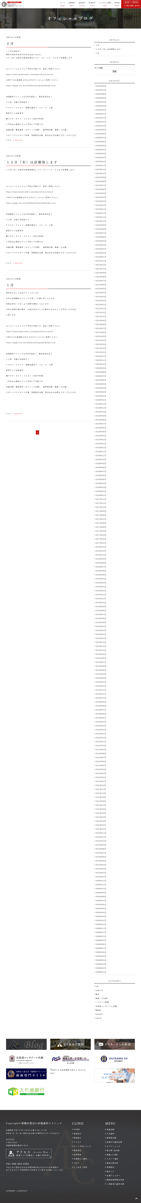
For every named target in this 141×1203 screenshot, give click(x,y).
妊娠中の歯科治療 (114, 1142)
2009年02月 (101, 920)
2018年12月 (101, 452)
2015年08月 (101, 610)
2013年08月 (101, 706)
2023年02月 (101, 253)
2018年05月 (101, 479)
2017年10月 (101, 507)
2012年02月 (101, 777)
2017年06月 (101, 523)
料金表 (117, 4)
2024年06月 (101, 189)
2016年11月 (101, 551)
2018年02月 (101, 491)
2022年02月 (101, 301)
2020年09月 (101, 368)
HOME (77, 1129)
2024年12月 (101, 165)
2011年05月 (101, 813)
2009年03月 (101, 916)
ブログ (77, 1163)
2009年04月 (101, 912)
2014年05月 (101, 670)
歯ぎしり (111, 1171)
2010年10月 (101, 841)
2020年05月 (101, 384)
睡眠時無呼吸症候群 (115, 1180)
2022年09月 (101, 273)
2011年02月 (101, 825)
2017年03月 (101, 535)
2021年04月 (101, 340)
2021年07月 (101, 328)
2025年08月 (101, 134)
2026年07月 (101, 90)
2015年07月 (101, 614)
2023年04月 (101, 245)
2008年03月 (101, 964)
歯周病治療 (112, 1138)
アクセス (78, 1142)
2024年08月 (101, 181)
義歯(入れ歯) (112, 1155)
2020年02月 (101, 396)
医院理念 (78, 1150)
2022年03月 (101, 297)
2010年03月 (101, 869)
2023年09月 (101, 225)
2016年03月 (101, 583)
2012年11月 (101, 742)
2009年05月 (101, 908)
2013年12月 (101, 690)
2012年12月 (101, 738)
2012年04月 (101, 769)
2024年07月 (101, 185)
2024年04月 (101, 197)
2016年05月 (101, 575)
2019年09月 (101, 416)
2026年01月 (101, 114)
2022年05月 (101, 289)
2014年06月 (101, 666)
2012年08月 (101, 753)
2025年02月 (101, 157)
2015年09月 (101, 606)
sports (99, 1018)
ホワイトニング (113, 1146)
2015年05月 (101, 622)
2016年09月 (101, 559)
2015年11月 (101, 599)
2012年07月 (101, 757)
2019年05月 (101, 432)
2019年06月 (101, 428)
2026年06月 (101, 94)
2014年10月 (101, 650)
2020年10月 (101, 364)
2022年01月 (101, 304)
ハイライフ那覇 (102, 1002)
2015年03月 (101, 630)
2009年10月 (101, 889)
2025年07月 (101, 138)
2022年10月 (101, 269)
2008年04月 (101, 960)
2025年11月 (101, 122)
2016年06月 (101, 571)
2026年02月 (101, 110)
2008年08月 (101, 944)
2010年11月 (101, 837)
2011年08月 (101, 801)
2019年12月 (101, 404)
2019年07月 (101, 424)
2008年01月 (101, 972)
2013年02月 (101, 730)
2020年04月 (101, 388)
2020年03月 (101, 392)
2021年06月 (101, 332)
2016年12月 (101, 547)
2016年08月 (101, 563)
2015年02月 (101, 634)
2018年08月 (101, 467)
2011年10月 (101, 793)
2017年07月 (101, 519)
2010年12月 (101, 833)
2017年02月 (101, 539)
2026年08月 (101, 86)
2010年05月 (101, 861)
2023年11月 (101, 217)
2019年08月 (101, 420)
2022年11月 (101, 265)
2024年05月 (101, 193)
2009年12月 (101, 881)
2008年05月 (101, 956)
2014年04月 (101, 674)
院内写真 (78, 1155)
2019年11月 (101, 408)
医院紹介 (78, 1134)
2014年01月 (101, 686)
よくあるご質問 (105, 4)
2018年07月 (101, 471)
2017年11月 (101, 503)
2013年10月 (101, 698)
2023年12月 (101, 213)
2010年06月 (101, 857)
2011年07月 (101, 805)
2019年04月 (101, 436)
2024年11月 (101, 169)
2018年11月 (101, 455)
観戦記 (98, 1010)
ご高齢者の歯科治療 (115, 1184)
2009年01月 (101, 924)
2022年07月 (101, 281)
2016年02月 (101, 587)
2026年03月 (101, 106)
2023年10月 (101, 221)
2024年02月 (101, 205)
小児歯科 (111, 1134)
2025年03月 (101, 154)
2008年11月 (101, 932)
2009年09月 (101, 893)
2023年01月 (101, 257)
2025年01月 (101, 161)
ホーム (62, 4)
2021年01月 (101, 352)
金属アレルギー (113, 1176)
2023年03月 (101, 249)
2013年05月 (101, 718)
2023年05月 (101, 241)
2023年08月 (101, 229)
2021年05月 (101, 336)
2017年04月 (101, 531)
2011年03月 (101, 821)
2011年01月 (101, 829)
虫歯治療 (111, 1129)
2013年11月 (101, 694)
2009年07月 (101, 900)
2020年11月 (101, 360)
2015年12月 (101, 595)
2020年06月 (101, 380)
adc (97, 986)
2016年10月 (101, 555)
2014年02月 (101, 682)
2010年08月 (101, 849)
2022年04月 (101, 293)
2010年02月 (101, 873)
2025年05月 (101, 146)
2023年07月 (101, 233)
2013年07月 (101, 710)
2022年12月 (101, 261)
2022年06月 (101, 285)
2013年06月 (101, 714)
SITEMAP (10, 1191)
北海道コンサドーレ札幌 (106, 1006)
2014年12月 (101, 642)
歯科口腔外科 (112, 1163)
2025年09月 (101, 130)
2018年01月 (101, 495)
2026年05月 (101, 98)
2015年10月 (101, 602)
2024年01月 (101, 209)
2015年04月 (101, 626)
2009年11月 (101, 885)
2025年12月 (101, 118)
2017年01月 (101, 543)
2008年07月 (101, 948)
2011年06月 (101, 809)
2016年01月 (101, 591)
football (99, 1014)
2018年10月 (101, 459)
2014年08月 (101, 658)
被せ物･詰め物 (113, 1150)
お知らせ (99, 990)
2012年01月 (101, 781)
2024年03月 (101, 201)
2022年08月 (101, 277)
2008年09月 (101, 940)
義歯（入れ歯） (102, 998)
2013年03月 (101, 726)
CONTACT (23, 1191)
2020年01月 (101, 400)
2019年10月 (101, 412)
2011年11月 (101, 789)
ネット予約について (82, 1146)
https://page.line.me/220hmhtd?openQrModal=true (31, 86)
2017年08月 (101, 515)
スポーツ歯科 (112, 1159)
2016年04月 (101, 579)
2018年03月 (101, 487)
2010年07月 (101, 853)
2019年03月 (101, 440)
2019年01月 (101, 448)
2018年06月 (101, 475)
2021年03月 (101, 344)
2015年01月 (101, 638)
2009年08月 (101, 897)
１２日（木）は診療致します (32, 162)
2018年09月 (101, 463)
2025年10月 (101, 126)
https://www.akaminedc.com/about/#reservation (29, 74)
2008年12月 (101, 928)
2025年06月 (101, 142)
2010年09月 (101, 845)
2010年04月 (101, 865)
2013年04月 (101, 722)
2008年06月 (101, 952)
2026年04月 (101, 102)
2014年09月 (101, 654)
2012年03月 (101, 773)
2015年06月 (101, 618)
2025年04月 (101, 150)
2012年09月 (101, 749)
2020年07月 (101, 376)
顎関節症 (111, 1167)
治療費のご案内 (80, 1159)
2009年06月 (101, 904)
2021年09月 (101, 320)
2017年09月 (101, 511)
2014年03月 (101, 678)
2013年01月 (101, 734)
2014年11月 (101, 646)
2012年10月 (101, 746)
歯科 (97, 994)
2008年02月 (101, 968)
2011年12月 (101, 785)
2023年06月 (101, 237)
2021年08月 (101, 324)
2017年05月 (101, 527)
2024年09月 (101, 177)
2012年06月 (101, 761)
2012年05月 (101, 765)
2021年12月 (101, 308)
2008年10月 (101, 936)
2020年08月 (101, 372)
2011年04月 (101, 817)
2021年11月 (101, 312)
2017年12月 (101, 499)
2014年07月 (101, 662)
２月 (10, 43)
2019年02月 (101, 444)
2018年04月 (101, 483)
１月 (10, 285)
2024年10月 (101, 173)
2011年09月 (101, 797)
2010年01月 (101, 877)
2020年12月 (101, 356)
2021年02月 (101, 348)
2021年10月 (101, 316)
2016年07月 (101, 567)
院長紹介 (92, 4)
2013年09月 (101, 702)
